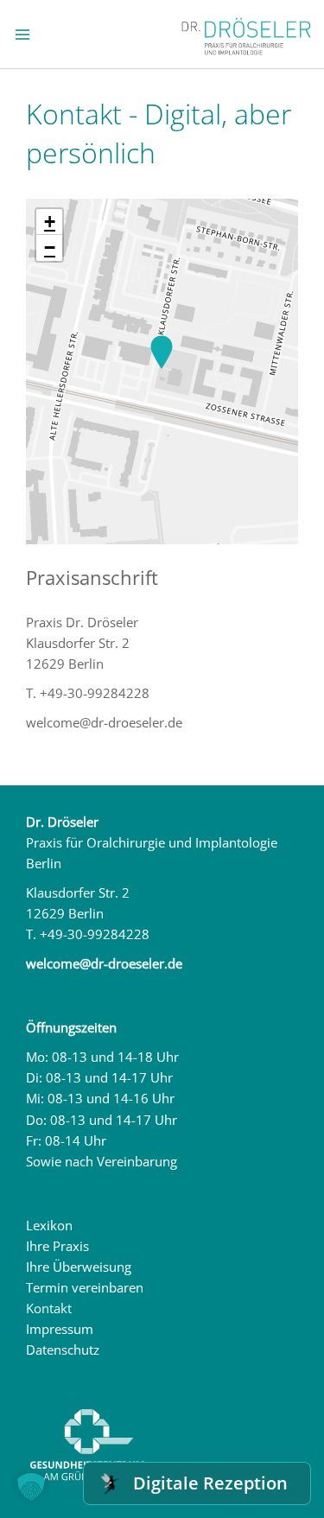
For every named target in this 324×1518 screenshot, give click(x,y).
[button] (161, 353)
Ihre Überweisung (78, 1266)
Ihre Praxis (57, 1245)
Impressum (59, 1328)
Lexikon (49, 1225)
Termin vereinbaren (84, 1287)
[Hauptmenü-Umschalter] (22, 34)
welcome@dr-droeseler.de (104, 963)
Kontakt (49, 1308)
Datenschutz (62, 1349)
